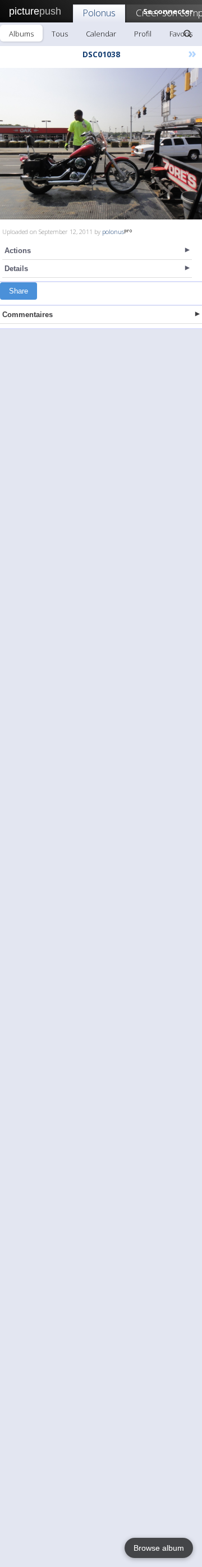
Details (16, 268)
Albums (21, 34)
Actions (17, 250)
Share (18, 291)
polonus (113, 231)
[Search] (187, 34)
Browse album (159, 1547)
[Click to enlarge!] (101, 143)
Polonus (99, 12)
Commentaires (27, 314)
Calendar (101, 34)
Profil (143, 34)
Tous (60, 34)
